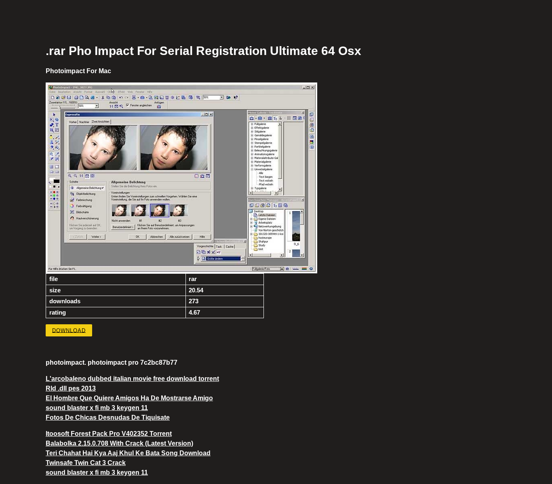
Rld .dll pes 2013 (71, 388)
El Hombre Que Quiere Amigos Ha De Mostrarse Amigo (129, 398)
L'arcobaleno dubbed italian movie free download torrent (132, 378)
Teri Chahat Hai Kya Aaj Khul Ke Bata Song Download (128, 453)
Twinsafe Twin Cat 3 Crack (86, 462)
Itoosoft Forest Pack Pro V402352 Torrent (109, 433)
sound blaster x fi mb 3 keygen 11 (97, 407)
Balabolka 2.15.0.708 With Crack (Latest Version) (119, 443)
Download (69, 330)
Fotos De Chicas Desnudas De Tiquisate (108, 417)
